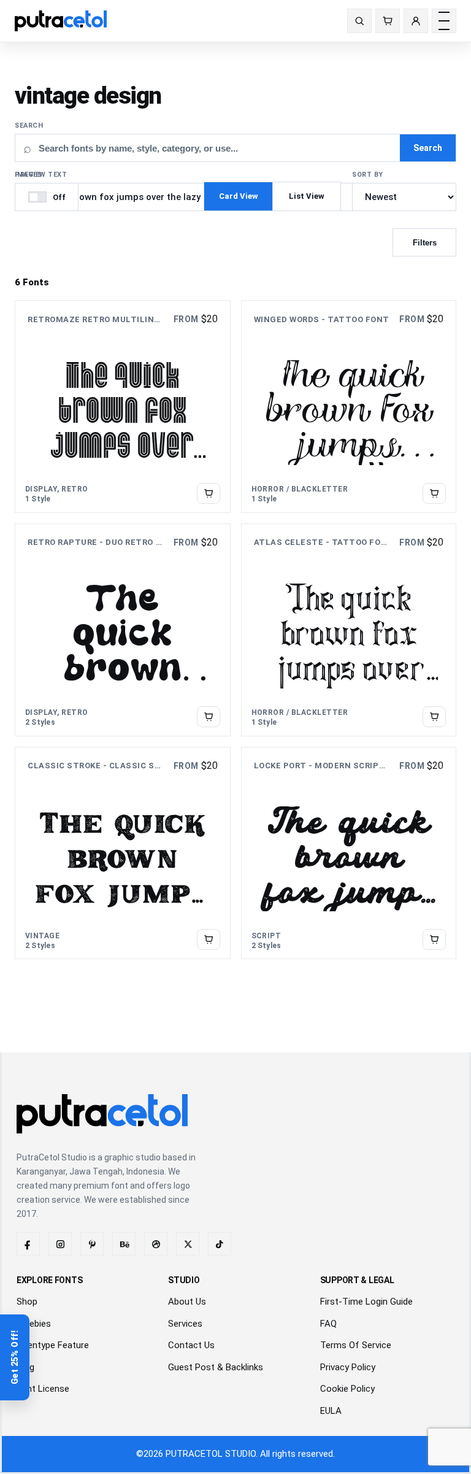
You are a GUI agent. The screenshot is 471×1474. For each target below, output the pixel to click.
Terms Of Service (355, 1345)
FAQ (328, 1323)
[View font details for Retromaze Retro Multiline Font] (208, 493)
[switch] (46, 197)
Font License (43, 1388)
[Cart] (387, 21)
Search (29, 125)
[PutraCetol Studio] (66, 20)
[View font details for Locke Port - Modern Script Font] (434, 939)
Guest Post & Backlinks (215, 1367)
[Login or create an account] (416, 21)
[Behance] (124, 1244)
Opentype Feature (53, 1345)
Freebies (34, 1323)
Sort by (367, 175)
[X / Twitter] (187, 1244)
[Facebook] (28, 1244)
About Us (187, 1301)
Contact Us (191, 1345)
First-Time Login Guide (366, 1301)
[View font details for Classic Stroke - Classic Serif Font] (208, 939)
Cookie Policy (347, 1388)
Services (185, 1323)
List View (306, 196)
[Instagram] (60, 1244)
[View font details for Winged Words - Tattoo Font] (434, 493)
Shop (27, 1301)
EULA (331, 1410)
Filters (425, 242)
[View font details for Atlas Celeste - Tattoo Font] (434, 716)
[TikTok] (219, 1244)
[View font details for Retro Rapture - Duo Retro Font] (208, 716)
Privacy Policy (347, 1367)
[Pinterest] (92, 1244)
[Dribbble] (155, 1244)
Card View (238, 196)
